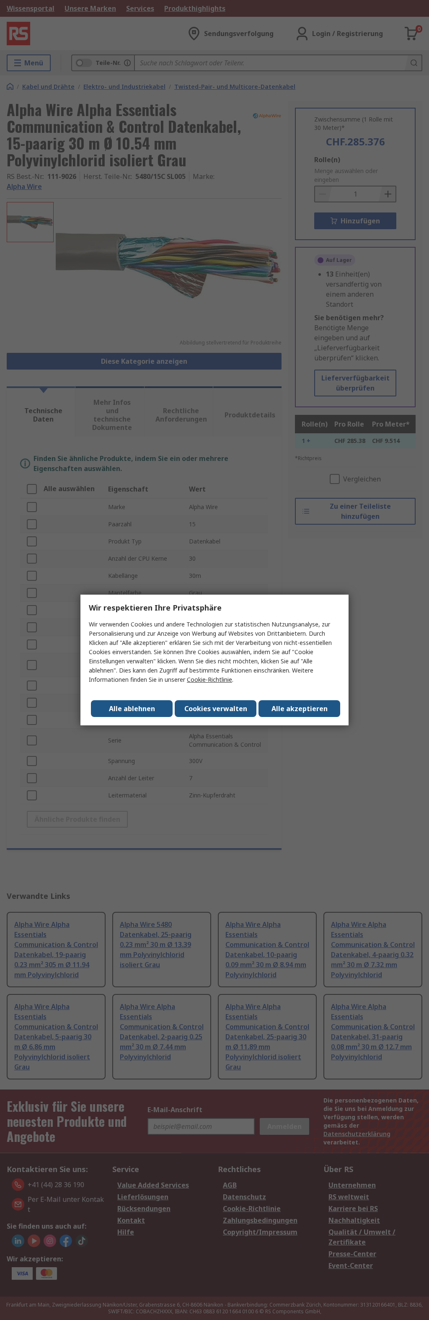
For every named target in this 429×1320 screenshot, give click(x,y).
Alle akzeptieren (299, 708)
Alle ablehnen (132, 708)
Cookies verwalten (215, 708)
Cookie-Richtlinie (209, 679)
